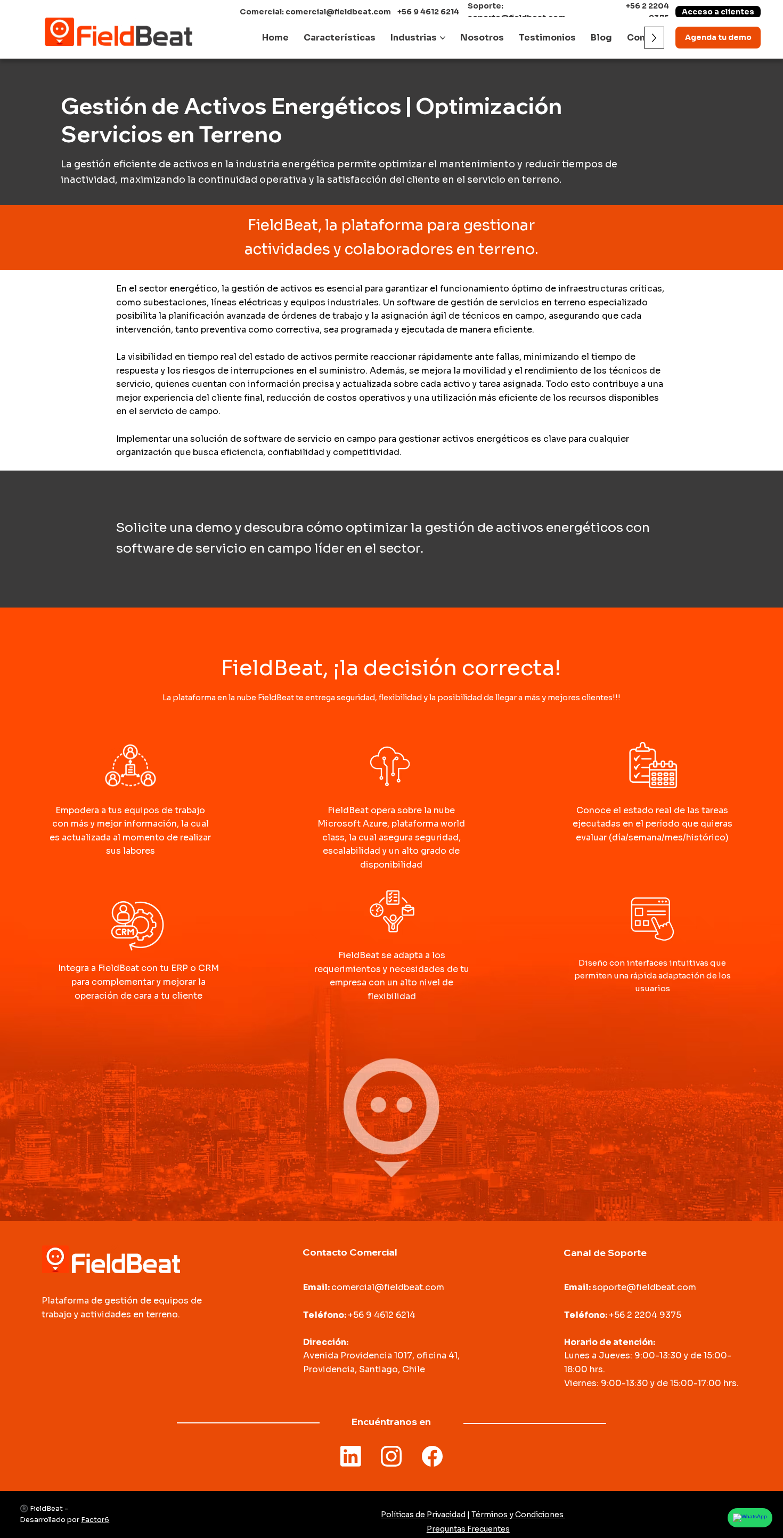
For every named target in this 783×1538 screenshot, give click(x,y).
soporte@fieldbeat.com (644, 1287)
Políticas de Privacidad (423, 1514)
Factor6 (95, 1519)
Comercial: (263, 12)
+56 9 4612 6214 (428, 12)
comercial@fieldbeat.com (338, 12)
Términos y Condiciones (518, 1514)
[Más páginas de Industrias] (442, 38)
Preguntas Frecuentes (468, 1529)
